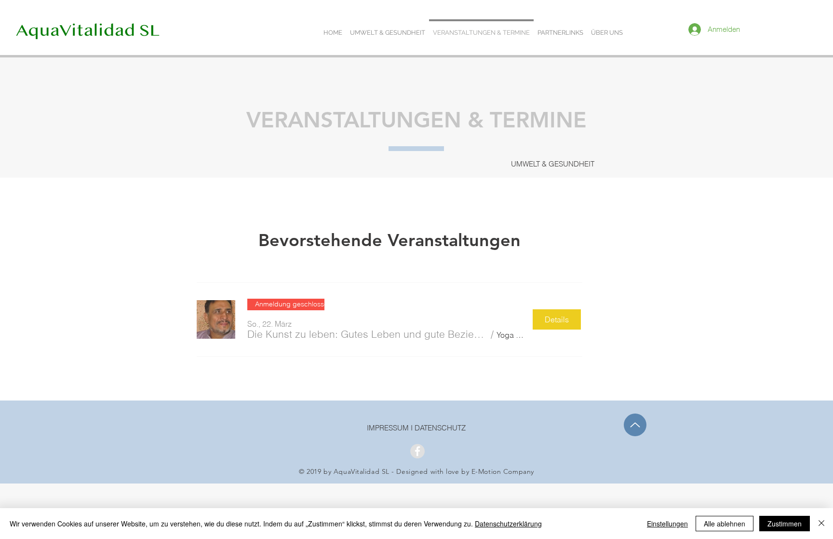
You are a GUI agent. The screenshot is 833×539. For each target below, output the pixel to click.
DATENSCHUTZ (440, 427)
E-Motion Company (502, 471)
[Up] (635, 425)
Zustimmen (784, 523)
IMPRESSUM (389, 427)
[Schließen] (821, 523)
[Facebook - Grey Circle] (417, 451)
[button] (367, 334)
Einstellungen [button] (667, 523)
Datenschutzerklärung (508, 523)
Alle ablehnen (724, 523)
